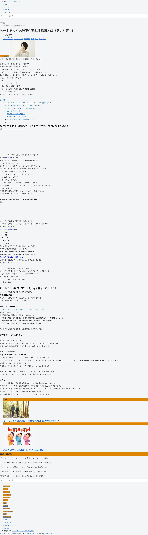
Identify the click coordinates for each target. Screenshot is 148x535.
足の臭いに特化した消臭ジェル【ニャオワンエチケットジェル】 (22, 309)
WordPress (48, 533)
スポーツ (6, 492)
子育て (5, 506)
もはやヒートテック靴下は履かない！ (21, 119)
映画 (5, 514)
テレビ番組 (7, 495)
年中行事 (6, 508)
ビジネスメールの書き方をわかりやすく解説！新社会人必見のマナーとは (25, 462)
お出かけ (6, 486)
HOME (2, 22)
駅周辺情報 (7, 517)
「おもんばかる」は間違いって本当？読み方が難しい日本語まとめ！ (24, 467)
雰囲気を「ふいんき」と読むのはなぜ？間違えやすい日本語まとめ (23, 471)
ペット (5, 500)
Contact (6, 10)
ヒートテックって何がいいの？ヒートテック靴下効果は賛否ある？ (27, 103)
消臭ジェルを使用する (16, 114)
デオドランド (8, 39)
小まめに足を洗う (14, 111)
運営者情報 (7, 522)
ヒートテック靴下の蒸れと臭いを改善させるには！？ (22, 108)
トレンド (6, 497)
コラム (5, 489)
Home (5, 4)
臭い (40, 39)
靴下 (44, 39)
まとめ (10, 122)
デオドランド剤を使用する (17, 116)
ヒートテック (18, 39)
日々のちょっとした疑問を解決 (11, 1)
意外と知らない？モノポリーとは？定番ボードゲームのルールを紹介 (24, 458)
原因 (32, 39)
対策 (36, 39)
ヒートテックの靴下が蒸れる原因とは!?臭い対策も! (13, 25)
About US (6, 12)
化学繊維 (27, 39)
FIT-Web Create (29, 533)
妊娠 (5, 503)
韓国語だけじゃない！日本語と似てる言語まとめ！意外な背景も (22, 476)
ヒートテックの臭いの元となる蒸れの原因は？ (24, 105)
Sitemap (6, 7)
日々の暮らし (3, 23)
